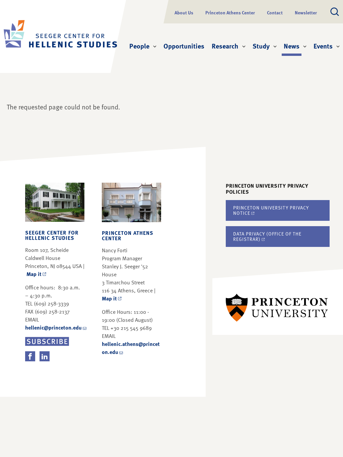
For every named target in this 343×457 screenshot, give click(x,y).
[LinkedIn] (45, 356)
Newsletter (306, 12)
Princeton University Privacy (271, 210)
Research (225, 46)
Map (34, 274)
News (292, 45)
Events (323, 46)
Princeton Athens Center (230, 12)
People (139, 46)
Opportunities (183, 46)
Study (261, 46)
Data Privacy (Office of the (267, 236)
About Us (184, 12)
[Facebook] (30, 356)
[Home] (55, 36)
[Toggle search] (334, 11)
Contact (275, 12)
